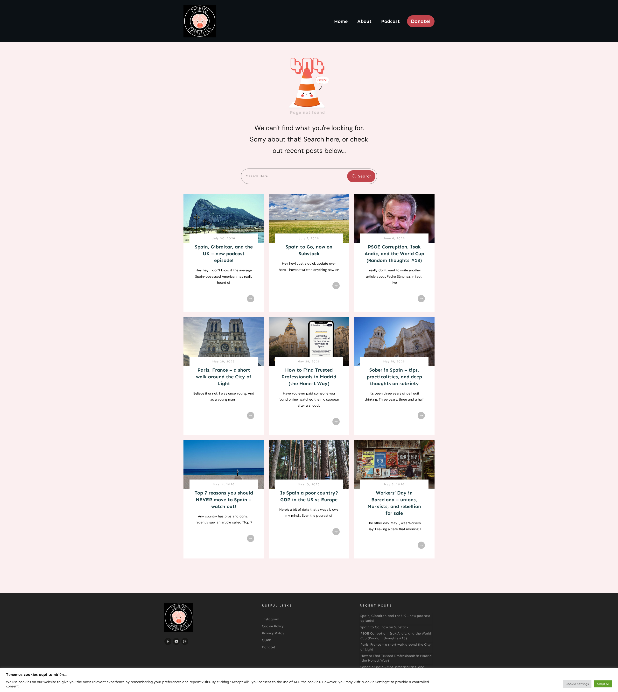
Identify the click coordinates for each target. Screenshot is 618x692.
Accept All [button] (603, 683)
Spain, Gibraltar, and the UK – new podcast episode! (224, 253)
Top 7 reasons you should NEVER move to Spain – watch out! (224, 499)
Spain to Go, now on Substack (384, 627)
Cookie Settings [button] (577, 684)
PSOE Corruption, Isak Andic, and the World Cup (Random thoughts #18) (394, 253)
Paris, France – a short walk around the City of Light (223, 376)
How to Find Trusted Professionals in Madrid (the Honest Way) (308, 376)
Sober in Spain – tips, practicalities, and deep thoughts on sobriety (394, 376)
